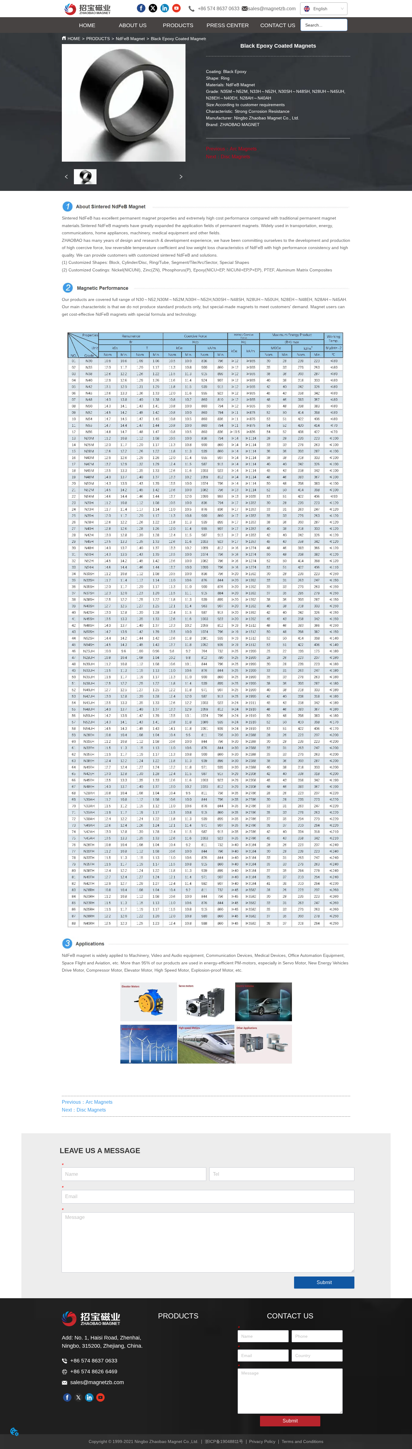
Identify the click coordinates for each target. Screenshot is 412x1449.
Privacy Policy (262, 1441)
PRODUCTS (98, 38)
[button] (133, 25)
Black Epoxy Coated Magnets (179, 38)
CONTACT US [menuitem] (277, 25)
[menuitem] (132, 25)
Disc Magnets (235, 156)
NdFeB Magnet (130, 38)
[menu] (182, 25)
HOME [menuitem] (87, 25)
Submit (324, 1282)
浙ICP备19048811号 (224, 1441)
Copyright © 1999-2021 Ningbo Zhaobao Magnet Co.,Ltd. (143, 1441)
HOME (74, 38)
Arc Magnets (243, 148)
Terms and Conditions (302, 1441)
